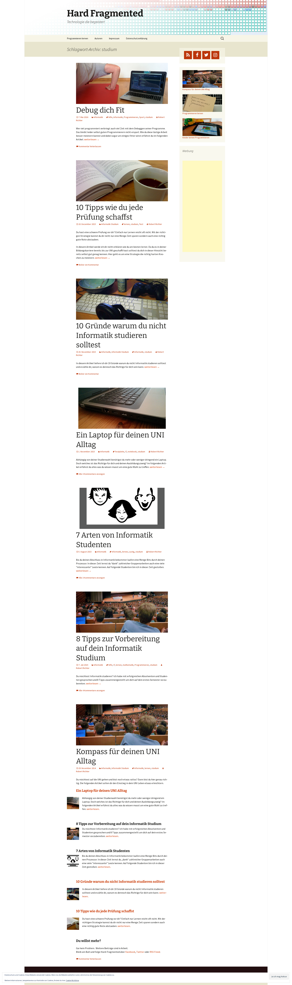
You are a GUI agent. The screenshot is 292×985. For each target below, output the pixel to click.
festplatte (119, 451)
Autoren (98, 38)
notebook (132, 451)
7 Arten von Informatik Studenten (103, 851)
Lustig (131, 551)
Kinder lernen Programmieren (195, 137)
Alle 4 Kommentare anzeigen (92, 690)
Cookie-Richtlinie (72, 980)
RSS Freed (155, 951)
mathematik (128, 665)
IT (126, 451)
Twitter (140, 951)
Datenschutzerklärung (136, 38)
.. (118, 836)
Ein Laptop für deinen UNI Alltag (101, 791)
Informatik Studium (109, 224)
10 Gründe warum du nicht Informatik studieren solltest (121, 335)
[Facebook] (197, 55)
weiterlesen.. (93, 808)
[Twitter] (206, 55)
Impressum (114, 38)
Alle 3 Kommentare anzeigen (92, 474)
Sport (141, 117)
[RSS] (188, 55)
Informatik (98, 117)
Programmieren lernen (77, 38)
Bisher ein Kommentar (89, 264)
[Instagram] (215, 55)
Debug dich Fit (100, 110)
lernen (127, 224)
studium (149, 117)
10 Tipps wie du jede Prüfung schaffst (105, 911)
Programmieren (131, 117)
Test (141, 224)
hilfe (110, 117)
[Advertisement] (202, 206)
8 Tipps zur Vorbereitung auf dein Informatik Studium (118, 648)
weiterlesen (91, 139)
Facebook (130, 951)
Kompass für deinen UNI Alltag (196, 89)
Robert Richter (155, 224)
